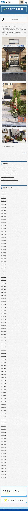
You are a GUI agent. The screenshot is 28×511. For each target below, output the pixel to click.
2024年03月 (3, 249)
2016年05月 (3, 426)
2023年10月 (3, 261)
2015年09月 (3, 447)
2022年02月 (3, 316)
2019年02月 (3, 362)
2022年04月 (3, 310)
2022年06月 (3, 304)
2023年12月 (3, 258)
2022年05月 (3, 307)
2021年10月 (3, 328)
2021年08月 (3, 331)
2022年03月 (3, 313)
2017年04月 (3, 395)
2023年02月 (3, 286)
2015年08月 (3, 450)
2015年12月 (3, 438)
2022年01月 (3, 319)
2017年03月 (3, 398)
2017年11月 (3, 380)
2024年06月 (3, 243)
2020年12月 (3, 346)
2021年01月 (3, 343)
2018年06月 (3, 374)
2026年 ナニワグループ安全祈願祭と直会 (9, 180)
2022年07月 (3, 301)
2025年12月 (3, 207)
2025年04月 (3, 228)
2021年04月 (3, 340)
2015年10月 (3, 444)
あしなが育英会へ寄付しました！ (7, 177)
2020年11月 (3, 350)
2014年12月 (3, 474)
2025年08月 (3, 216)
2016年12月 (3, 404)
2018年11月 (3, 371)
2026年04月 (3, 198)
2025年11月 (3, 210)
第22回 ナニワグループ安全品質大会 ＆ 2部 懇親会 (12, 167)
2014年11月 (3, 477)
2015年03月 (3, 465)
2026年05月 (3, 195)
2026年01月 (3, 204)
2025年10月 (3, 213)
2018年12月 (3, 368)
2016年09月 (3, 413)
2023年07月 (3, 271)
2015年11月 (3, 441)
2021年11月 (3, 325)
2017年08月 (3, 386)
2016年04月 (3, 429)
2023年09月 (3, 264)
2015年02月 (3, 468)
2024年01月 (3, 255)
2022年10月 (3, 295)
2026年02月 (3, 201)
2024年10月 (3, 237)
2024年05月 (3, 246)
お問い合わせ (19, 508)
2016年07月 (3, 420)
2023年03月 (3, 283)
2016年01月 (3, 435)
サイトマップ (4, 508)
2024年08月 (3, 240)
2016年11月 (3, 407)
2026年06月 (3, 192)
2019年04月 (3, 359)
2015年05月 (3, 459)
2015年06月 (3, 456)
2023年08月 (3, 267)
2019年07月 (3, 356)
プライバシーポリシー (11, 508)
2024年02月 (3, 252)
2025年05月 (3, 225)
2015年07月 (3, 453)
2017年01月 (3, 401)
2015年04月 (3, 462)
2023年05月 (3, 277)
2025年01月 (3, 231)
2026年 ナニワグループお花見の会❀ (8, 174)
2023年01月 (3, 289)
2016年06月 (3, 423)
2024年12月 (3, 234)
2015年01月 (3, 471)
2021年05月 (3, 337)
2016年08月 (3, 416)
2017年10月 (3, 383)
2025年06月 (3, 222)
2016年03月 (3, 432)
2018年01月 (3, 377)
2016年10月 (3, 410)
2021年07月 (3, 334)
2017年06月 (3, 389)
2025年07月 (3, 219)
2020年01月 (3, 353)
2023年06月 (3, 274)
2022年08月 (3, 298)
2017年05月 (3, 392)
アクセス (25, 508)
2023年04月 (3, 280)
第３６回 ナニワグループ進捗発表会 (8, 171)
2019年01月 (3, 365)
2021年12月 (3, 322)
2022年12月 (3, 292)
